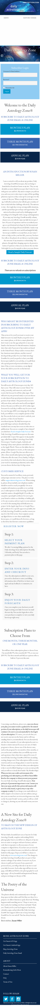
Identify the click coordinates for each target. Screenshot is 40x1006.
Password (9, 80)
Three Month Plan (20, 143)
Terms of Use (7, 982)
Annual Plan (20, 157)
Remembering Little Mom (12, 970)
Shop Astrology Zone (10, 949)
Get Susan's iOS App (10, 941)
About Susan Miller (9, 966)
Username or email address (14, 72)
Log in (7, 91)
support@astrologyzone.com (15, 480)
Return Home (29, 18)
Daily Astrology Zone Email (12, 953)
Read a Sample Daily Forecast (20, 252)
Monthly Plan (20, 129)
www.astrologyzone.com (18, 855)
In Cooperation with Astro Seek (20, 1005)
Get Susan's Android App (11, 945)
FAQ (4, 978)
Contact (6, 974)
